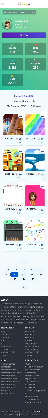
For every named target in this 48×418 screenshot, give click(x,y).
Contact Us (35, 414)
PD (26, 393)
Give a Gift (30, 337)
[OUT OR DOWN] (35, 124)
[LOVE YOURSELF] (35, 230)
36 (24, 287)
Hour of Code (7, 393)
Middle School (32, 375)
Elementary (30, 372)
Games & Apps (24, 96)
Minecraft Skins (8, 369)
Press (4, 340)
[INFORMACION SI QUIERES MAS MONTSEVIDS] (35, 195)
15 (33, 279)
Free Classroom (32, 369)
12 (41, 274)
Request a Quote (33, 402)
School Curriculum (34, 367)
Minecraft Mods (24, 101)
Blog (3, 331)
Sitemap (5, 349)
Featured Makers (33, 346)
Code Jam (5, 390)
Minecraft (6, 367)
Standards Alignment (35, 390)
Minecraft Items (9, 384)
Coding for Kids (12, 12)
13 (15, 279)
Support (5, 337)
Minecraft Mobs (8, 375)
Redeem (29, 340)
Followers (36, 106)
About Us (5, 334)
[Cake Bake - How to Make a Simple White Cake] (13, 230)
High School (31, 378)
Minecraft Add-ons (10, 381)
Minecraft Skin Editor (11, 372)
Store (3, 355)
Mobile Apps (7, 346)
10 (23, 274)
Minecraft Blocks (9, 378)
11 (32, 274)
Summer (29, 355)
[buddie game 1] (35, 160)
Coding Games (8, 364)
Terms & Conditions (21, 411)
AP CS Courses (32, 381)
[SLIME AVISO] (13, 195)
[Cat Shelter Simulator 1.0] (13, 160)
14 (24, 279)
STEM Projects (32, 399)
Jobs (3, 343)
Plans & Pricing (32, 349)
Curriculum (30, 334)
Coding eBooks (8, 352)
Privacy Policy (38, 411)
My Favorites (16, 106)
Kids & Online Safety (10, 414)
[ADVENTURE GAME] (13, 124)
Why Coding (31, 343)
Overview (29, 331)
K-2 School (30, 384)
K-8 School (30, 387)
